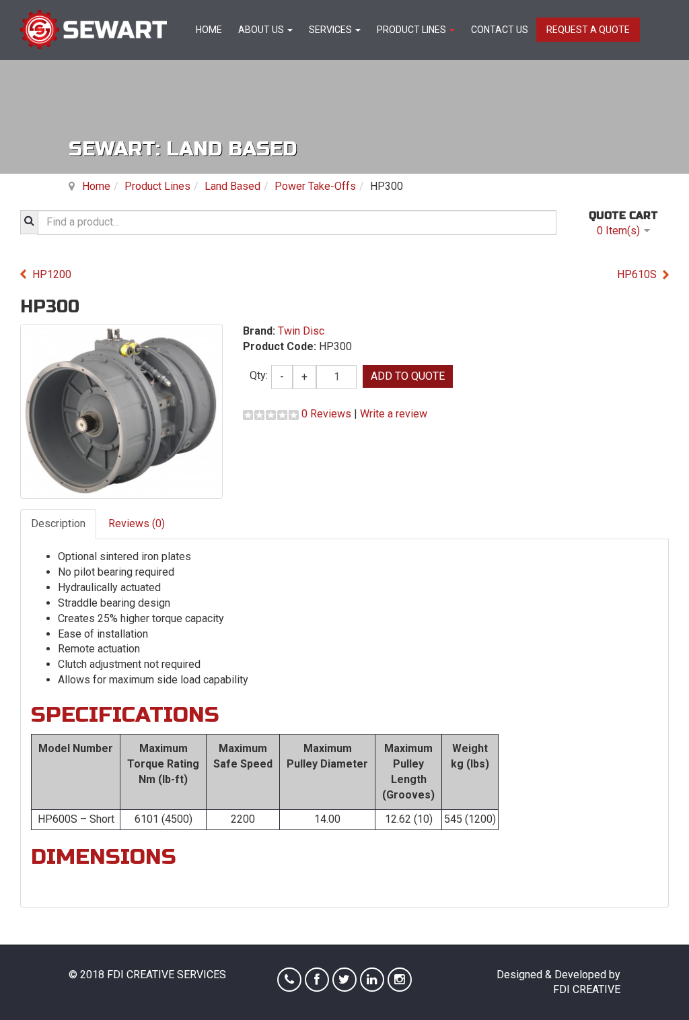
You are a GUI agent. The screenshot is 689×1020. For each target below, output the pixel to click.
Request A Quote (588, 29)
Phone (289, 979)
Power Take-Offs (315, 186)
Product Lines (412, 29)
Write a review (393, 413)
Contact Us (499, 29)
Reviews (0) (136, 523)
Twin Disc (301, 331)
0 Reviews (326, 413)
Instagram (400, 979)
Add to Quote (408, 376)
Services (331, 29)
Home (209, 29)
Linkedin (372, 979)
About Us (262, 29)
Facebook (317, 979)
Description (58, 523)
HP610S (637, 274)
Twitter (344, 979)
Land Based (232, 186)
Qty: (259, 375)
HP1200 (51, 274)
